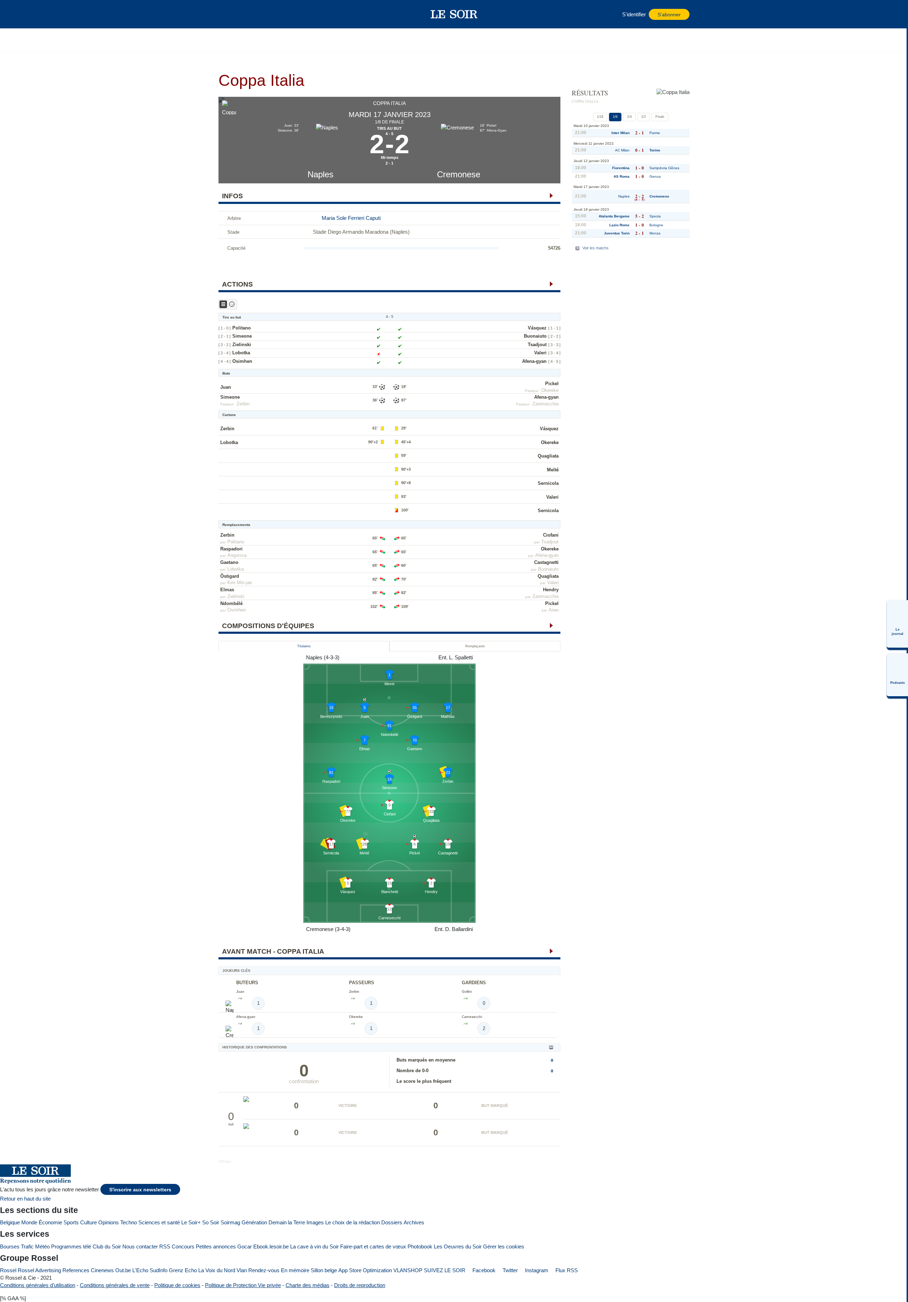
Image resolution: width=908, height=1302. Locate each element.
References (75, 1270)
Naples (320, 174)
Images (315, 1222)
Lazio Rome (619, 225)
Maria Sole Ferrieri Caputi (351, 218)
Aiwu (554, 610)
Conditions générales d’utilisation (37, 1285)
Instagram (536, 1270)
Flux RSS (566, 1270)
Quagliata (548, 456)
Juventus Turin (617, 233)
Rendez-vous (263, 1270)
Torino (654, 150)
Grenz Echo (183, 1270)
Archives (414, 1222)
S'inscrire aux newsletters (140, 1189)
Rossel (8, 1270)
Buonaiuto (535, 336)
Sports (71, 1222)
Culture (88, 1222)
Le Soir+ (191, 1222)
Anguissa (237, 555)
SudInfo (158, 1270)
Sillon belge (324, 1270)
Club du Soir (107, 1246)
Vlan (242, 1270)
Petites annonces (216, 1246)
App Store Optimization (365, 1270)
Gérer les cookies (503, 1246)
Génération (254, 1222)
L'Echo (140, 1270)
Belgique (10, 1222)
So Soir (210, 1222)
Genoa (655, 176)
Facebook (483, 1270)
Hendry (551, 589)
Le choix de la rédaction (352, 1222)
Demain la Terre (286, 1222)
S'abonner (669, 14)
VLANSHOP (407, 1270)
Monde (29, 1222)
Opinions (108, 1222)
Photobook (420, 1246)
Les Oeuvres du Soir (458, 1246)
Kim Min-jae (239, 582)
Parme (654, 133)
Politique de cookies (177, 1285)
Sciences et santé (159, 1222)
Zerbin (243, 403)
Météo (42, 1246)
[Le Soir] (454, 14)
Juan (225, 387)
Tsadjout (537, 344)
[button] (227, 14)
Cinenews (102, 1270)
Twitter (509, 1270)
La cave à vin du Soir (314, 1246)
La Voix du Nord (216, 1270)
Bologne (656, 225)
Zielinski (241, 344)
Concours (183, 1246)
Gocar (244, 1246)
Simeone (242, 336)
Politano (241, 328)
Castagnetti (546, 562)
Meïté (553, 469)
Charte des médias (308, 1285)
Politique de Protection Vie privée (243, 1285)
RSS (164, 1246)
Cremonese (458, 174)
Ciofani (551, 535)
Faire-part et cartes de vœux (373, 1246)
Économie (50, 1222)
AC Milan (622, 150)
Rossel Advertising (39, 1270)
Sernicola (548, 483)
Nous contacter (140, 1246)
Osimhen (242, 361)
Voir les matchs (595, 248)
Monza (654, 233)
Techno (128, 1222)
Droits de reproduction (359, 1285)
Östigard (229, 576)
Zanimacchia (545, 403)
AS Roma (622, 176)
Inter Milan (620, 133)
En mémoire (295, 1270)
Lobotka (241, 352)
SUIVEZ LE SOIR (444, 1270)
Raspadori (231, 549)
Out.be (123, 1270)
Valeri (540, 352)
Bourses (10, 1246)
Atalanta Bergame (614, 216)
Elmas (227, 589)
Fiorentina (621, 168)
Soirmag (230, 1222)
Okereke (550, 390)
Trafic (27, 1246)
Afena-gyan (534, 361)
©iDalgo (224, 1161)
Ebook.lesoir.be (271, 1246)
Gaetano (229, 562)
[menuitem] (897, 624)
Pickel (552, 383)
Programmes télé (71, 1246)
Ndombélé (231, 603)
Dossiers (391, 1222)
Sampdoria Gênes (664, 168)
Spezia (655, 216)
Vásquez (537, 328)
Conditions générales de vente (115, 1285)
